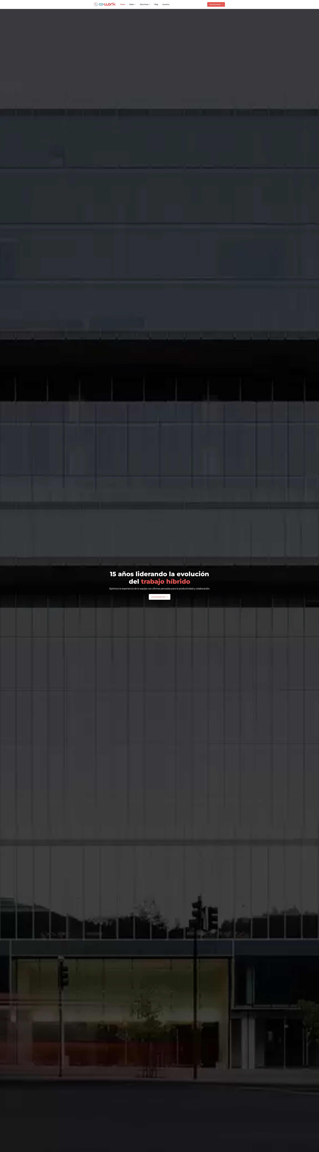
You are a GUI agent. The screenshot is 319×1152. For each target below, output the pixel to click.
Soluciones (144, 4)
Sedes (131, 4)
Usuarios (165, 4)
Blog (156, 4)
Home (122, 4)
